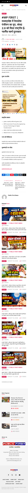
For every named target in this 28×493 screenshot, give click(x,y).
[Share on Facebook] (3, 44)
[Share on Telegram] (12, 44)
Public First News (10, 39)
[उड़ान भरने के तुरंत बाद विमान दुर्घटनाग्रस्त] (6, 426)
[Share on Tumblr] (14, 44)
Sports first (19, 483)
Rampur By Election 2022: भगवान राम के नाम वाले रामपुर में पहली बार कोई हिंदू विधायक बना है (18, 400)
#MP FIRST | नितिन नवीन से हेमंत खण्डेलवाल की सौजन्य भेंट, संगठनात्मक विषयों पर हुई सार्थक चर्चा (14, 373)
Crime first (13, 479)
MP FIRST (4, 13)
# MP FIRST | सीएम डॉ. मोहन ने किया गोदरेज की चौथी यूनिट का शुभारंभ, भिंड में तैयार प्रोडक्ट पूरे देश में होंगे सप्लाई (14, 229)
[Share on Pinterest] (7, 44)
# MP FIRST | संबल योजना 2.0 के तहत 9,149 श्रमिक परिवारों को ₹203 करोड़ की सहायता (14, 257)
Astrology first (10, 483)
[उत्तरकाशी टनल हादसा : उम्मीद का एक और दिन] (6, 414)
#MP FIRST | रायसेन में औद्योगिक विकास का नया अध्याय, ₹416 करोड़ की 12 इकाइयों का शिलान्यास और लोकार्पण (20, 185)
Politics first (10, 481)
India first (21, 479)
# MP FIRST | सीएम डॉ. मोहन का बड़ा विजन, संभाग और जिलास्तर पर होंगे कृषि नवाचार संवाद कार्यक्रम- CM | (14, 286)
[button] (2, 5)
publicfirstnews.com (7, 168)
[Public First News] (14, 5)
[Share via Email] (17, 44)
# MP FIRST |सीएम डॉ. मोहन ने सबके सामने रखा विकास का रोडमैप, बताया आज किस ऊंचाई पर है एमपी (14, 314)
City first (17, 481)
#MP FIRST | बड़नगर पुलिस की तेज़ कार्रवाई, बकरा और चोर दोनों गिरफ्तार (8, 184)
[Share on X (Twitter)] (5, 44)
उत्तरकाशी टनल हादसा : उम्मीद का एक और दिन (18, 414)
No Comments (6, 41)
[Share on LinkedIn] (10, 44)
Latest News (6, 479)
